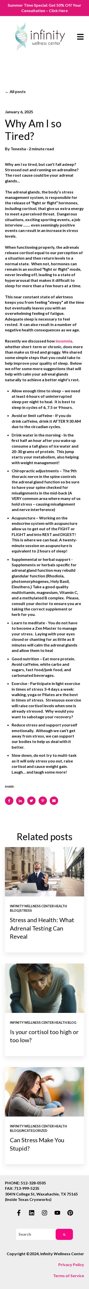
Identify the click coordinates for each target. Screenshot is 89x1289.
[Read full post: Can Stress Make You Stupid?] (44, 1092)
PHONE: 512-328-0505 (25, 1182)
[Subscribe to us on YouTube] (57, 1213)
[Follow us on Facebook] (19, 1213)
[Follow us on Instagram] (44, 1213)
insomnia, (64, 341)
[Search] (64, 1234)
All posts (18, 91)
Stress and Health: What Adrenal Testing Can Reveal (42, 928)
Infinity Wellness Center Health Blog (43, 1022)
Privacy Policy (71, 1264)
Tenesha (18, 148)
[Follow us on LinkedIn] (32, 1213)
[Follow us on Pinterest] (70, 1213)
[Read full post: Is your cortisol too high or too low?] (44, 988)
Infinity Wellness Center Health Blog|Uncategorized (38, 1128)
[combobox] (36, 1234)
